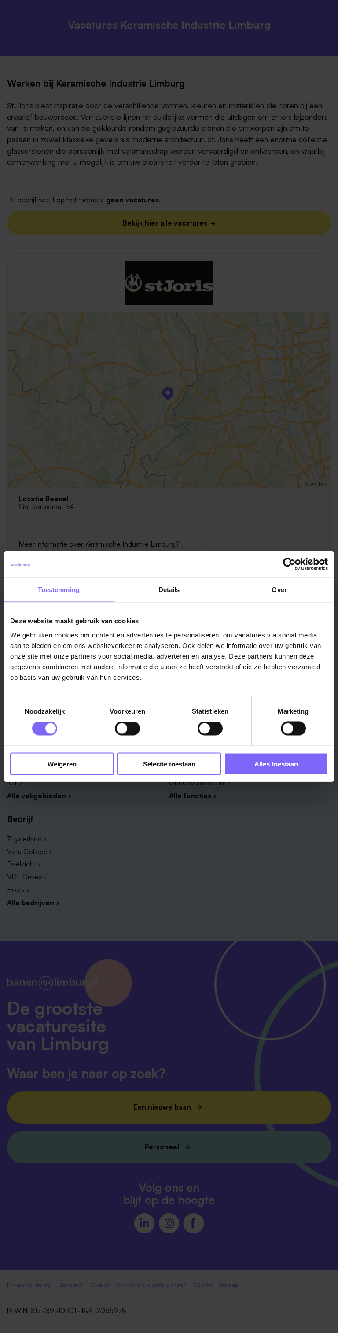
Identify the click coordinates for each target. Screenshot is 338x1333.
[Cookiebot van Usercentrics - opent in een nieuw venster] (289, 564)
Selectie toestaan (169, 763)
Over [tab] (279, 589)
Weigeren (62, 763)
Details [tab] (169, 589)
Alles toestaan (276, 763)
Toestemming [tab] (59, 589)
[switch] (127, 729)
